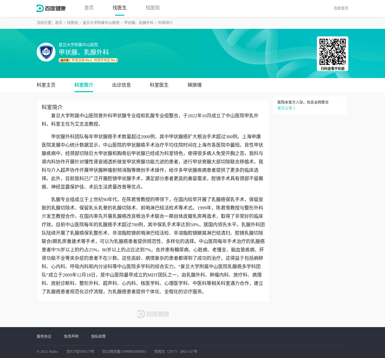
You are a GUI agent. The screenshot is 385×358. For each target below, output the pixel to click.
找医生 (120, 7)
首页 (89, 7)
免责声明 (71, 336)
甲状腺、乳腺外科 (138, 23)
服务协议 (44, 336)
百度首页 (341, 8)
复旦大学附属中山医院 (101, 23)
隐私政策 (98, 336)
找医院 (153, 7)
